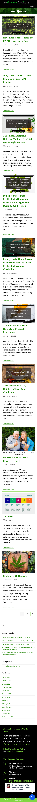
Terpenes (8, 516)
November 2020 (7, 691)
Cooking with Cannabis (15, 576)
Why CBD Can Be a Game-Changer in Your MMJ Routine (17, 79)
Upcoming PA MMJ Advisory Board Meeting (16, 637)
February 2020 (6, 700)
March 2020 (6, 697)
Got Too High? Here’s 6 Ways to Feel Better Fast (17, 644)
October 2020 (6, 694)
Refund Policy (8, 749)
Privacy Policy (19, 749)
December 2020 (7, 687)
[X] (5, 787)
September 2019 (7, 717)
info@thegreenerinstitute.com (21, 781)
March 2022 (6, 677)
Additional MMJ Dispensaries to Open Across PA (18, 641)
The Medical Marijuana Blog (11, 666)
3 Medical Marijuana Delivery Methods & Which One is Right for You (17, 139)
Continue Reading (8, 69)
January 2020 (6, 704)
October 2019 (6, 714)
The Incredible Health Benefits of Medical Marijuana (15, 328)
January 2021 (6, 684)
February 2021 (6, 681)
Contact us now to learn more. (17, 744)
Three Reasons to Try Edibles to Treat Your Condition (14, 389)
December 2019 (7, 707)
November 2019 (7, 710)
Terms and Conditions (15, 752)
